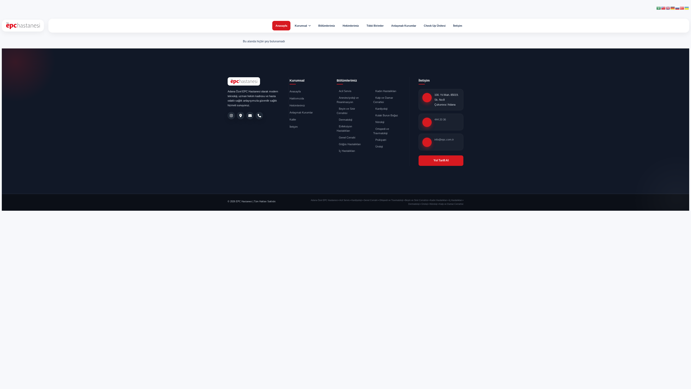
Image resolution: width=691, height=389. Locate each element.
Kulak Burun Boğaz (386, 115)
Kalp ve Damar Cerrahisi (383, 100)
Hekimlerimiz (351, 25)
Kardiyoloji (381, 108)
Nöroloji (379, 122)
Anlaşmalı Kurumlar (403, 25)
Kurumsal (301, 25)
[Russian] (677, 7)
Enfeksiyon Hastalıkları (344, 128)
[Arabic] (658, 7)
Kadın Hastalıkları (385, 91)
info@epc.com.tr (444, 139)
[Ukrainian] (687, 7)
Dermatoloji (345, 119)
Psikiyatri (380, 139)
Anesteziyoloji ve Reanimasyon (348, 100)
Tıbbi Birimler (375, 25)
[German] (672, 7)
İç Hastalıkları (347, 150)
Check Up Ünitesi (435, 25)
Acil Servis (345, 91)
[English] (668, 7)
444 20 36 (440, 119)
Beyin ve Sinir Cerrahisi (346, 111)
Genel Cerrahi (347, 137)
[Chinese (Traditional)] (663, 7)
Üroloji (379, 146)
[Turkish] (682, 7)
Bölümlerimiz (326, 25)
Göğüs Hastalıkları (350, 144)
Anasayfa (281, 25)
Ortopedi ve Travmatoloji (381, 131)
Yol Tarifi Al (441, 160)
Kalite (293, 119)
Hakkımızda (297, 98)
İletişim (457, 25)
